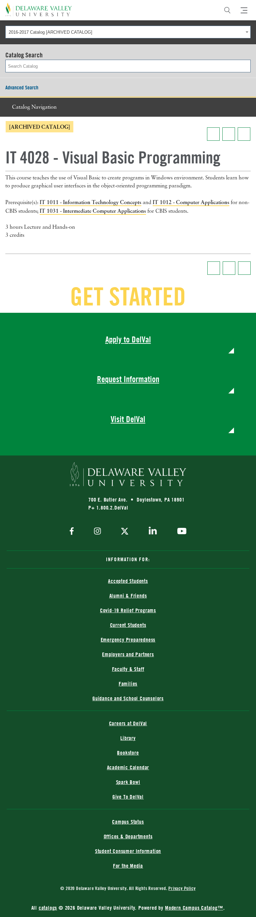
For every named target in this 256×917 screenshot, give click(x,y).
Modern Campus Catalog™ (194, 907)
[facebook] (73, 532)
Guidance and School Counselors (128, 698)
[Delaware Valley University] (38, 9)
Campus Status (128, 821)
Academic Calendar (128, 767)
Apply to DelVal (128, 339)
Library (128, 738)
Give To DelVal (128, 796)
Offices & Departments (128, 836)
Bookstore (128, 752)
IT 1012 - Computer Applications (191, 202)
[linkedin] (152, 532)
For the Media (128, 865)
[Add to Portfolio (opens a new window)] (213, 134)
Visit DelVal (128, 419)
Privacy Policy (181, 888)
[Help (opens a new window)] (244, 134)
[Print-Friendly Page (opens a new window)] (228, 134)
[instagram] (97, 531)
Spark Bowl (128, 782)
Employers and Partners (128, 654)
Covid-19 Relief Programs (128, 610)
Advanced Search (21, 87)
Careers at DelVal (128, 723)
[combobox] (128, 32)
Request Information (128, 379)
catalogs (48, 907)
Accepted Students (128, 581)
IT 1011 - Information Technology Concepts (90, 202)
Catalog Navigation (34, 107)
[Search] (227, 10)
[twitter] (125, 532)
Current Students (128, 625)
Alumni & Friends (128, 595)
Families (128, 683)
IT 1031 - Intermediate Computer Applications (93, 210)
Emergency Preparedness (128, 639)
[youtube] (180, 532)
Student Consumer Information (128, 851)
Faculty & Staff (128, 669)
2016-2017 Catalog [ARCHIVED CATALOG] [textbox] (50, 32)
